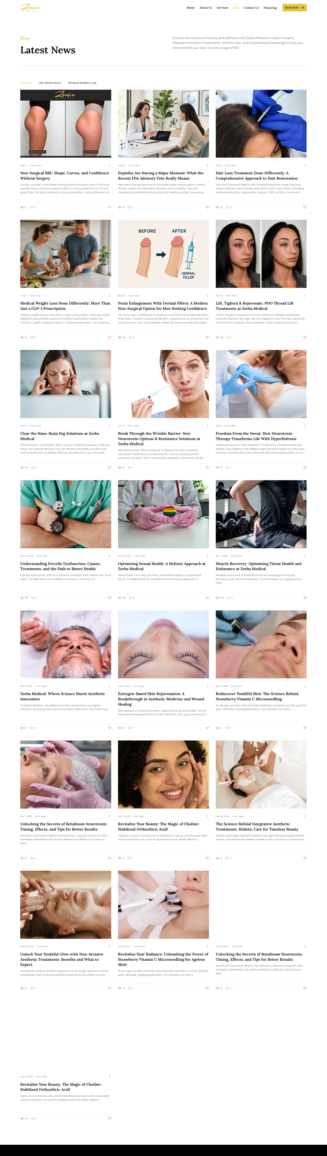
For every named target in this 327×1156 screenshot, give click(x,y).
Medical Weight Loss (82, 83)
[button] (222, 7)
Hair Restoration (50, 83)
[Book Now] (294, 7)
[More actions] (111, 165)
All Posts (26, 83)
